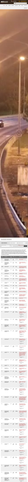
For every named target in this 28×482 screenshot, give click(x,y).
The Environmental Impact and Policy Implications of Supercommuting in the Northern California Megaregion (23, 479)
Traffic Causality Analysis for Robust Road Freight (22, 444)
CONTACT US (25, 5)
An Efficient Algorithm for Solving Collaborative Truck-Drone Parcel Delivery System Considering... (22, 270)
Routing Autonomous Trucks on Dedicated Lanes (22, 298)
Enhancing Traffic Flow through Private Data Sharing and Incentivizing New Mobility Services (22, 320)
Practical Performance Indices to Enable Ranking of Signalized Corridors (23, 437)
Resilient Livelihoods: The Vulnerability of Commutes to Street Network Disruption (22, 339)
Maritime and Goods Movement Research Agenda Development (22, 307)
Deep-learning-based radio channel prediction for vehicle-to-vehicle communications (22, 404)
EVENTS (22, 5)
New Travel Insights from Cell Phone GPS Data (22, 259)
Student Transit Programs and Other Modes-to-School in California (22, 430)
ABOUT (6, 5)
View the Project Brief (22, 316)
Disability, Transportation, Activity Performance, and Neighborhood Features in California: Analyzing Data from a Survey (23, 412)
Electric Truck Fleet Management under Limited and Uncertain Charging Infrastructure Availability (22, 372)
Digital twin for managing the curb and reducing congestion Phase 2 (22, 283)
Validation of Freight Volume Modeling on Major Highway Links (22, 382)
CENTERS (9, 5)
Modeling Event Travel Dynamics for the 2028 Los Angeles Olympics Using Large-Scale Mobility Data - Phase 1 (22, 295)
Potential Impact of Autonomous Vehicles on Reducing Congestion (22, 305)
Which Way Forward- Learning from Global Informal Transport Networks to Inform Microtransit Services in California (22, 267)
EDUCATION (16, 5)
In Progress (19, 245)
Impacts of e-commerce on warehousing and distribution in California (22, 466)
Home (4, 5)
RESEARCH (13, 5)
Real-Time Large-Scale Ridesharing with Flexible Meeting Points (23, 377)
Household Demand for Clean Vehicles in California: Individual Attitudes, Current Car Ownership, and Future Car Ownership (22, 331)
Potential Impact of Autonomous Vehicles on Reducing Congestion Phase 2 (22, 276)
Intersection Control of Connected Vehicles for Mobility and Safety (22, 368)
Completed (22, 245)
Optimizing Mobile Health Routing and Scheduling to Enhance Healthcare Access (23, 366)
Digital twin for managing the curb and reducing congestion (22, 291)
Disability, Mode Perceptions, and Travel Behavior (22, 273)
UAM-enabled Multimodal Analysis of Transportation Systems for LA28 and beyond (22, 301)
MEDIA (19, 5)
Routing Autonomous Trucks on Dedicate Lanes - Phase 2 (22, 285)
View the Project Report (22, 309)
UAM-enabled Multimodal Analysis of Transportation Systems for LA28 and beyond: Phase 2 (22, 289)
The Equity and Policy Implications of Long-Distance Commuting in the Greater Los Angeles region (22, 312)
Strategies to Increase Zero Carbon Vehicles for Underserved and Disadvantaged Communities (22, 360)
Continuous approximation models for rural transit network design (22, 263)
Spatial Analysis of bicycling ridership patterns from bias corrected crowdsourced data (22, 419)
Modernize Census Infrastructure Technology (22, 450)
